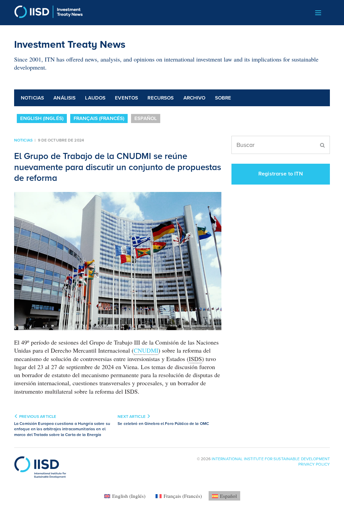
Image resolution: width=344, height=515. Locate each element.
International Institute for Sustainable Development (271, 459)
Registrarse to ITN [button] (280, 173)
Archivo (194, 98)
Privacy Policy (314, 464)
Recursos (160, 98)
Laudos (95, 98)
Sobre (223, 98)
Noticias (32, 98)
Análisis (64, 98)
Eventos (126, 98)
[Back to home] (48, 12)
